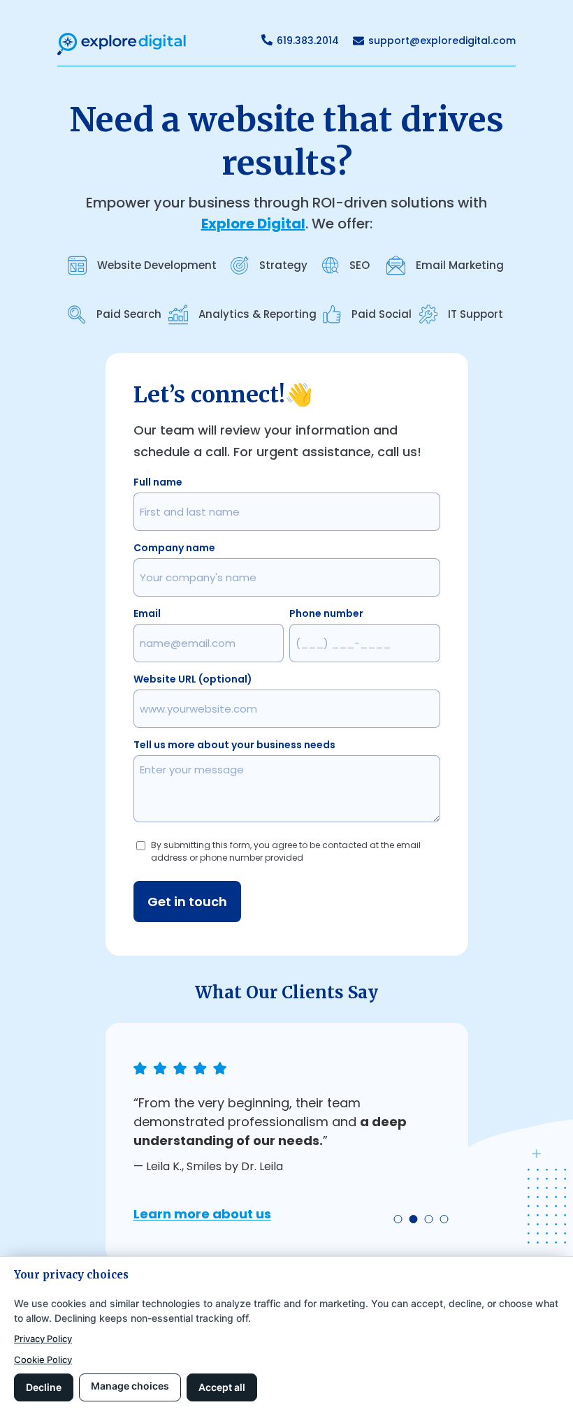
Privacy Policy (43, 1338)
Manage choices (130, 1386)
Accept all (221, 1387)
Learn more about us (202, 1214)
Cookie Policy (43, 1359)
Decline (43, 1387)
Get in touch (187, 901)
